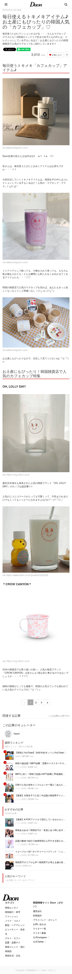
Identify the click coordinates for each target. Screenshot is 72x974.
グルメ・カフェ (12, 938)
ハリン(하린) (21, 766)
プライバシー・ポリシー (45, 919)
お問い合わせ (39, 924)
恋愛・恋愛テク (12, 942)
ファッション (11, 916)
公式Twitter (38, 941)
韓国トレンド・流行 (15, 946)
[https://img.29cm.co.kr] (36, 433)
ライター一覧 (39, 928)
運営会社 (37, 911)
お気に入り (56, 54)
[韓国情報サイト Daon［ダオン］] (36, 4)
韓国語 (8, 951)
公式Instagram (40, 937)
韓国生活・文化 (12, 955)
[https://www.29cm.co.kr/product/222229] (36, 539)
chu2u (18, 865)
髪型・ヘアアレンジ (15, 925)
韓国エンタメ (11, 907)
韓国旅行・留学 (12, 912)
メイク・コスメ (12, 920)
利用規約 (37, 915)
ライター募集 (39, 932)
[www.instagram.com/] (36, 111)
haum (16, 733)
